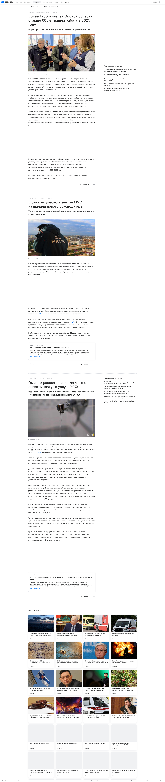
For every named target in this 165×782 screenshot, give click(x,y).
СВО (45, 7)
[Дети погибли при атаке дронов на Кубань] (124, 628)
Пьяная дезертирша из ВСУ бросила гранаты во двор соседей (120, 79)
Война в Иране (36, 7)
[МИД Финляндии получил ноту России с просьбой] (41, 682)
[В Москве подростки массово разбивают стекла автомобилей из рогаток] (69, 655)
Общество (54, 12)
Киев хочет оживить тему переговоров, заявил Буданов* (120, 84)
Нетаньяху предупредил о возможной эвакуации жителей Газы (117, 89)
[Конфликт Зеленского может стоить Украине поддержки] (96, 682)
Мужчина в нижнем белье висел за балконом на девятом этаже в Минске (119, 397)
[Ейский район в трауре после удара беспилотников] (96, 710)
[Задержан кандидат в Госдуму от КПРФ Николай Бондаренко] (41, 710)
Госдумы (38, 452)
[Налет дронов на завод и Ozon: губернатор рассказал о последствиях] (96, 628)
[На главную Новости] (8, 2)
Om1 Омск (41, 198)
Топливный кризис (57, 7)
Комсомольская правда (42, 12)
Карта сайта (159, 780)
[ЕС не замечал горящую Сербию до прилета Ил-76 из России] (69, 682)
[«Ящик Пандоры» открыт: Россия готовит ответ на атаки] (96, 765)
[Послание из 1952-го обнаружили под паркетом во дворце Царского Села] (41, 655)
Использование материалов (138, 780)
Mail (3, 780)
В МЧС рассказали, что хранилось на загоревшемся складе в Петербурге (116, 392)
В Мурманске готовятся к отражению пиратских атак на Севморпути (116, 75)
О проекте (93, 780)
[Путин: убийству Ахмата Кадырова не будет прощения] (69, 628)
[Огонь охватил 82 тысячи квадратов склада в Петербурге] (69, 710)
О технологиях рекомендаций (104, 780)
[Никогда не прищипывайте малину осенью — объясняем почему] (124, 682)
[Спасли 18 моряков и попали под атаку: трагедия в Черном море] (41, 628)
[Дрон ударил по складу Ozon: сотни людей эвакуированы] (41, 737)
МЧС (39, 314)
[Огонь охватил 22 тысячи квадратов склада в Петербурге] (41, 765)
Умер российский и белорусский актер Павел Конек (119, 402)
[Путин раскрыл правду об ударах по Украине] (124, 765)
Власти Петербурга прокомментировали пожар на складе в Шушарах (118, 387)
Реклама (14, 780)
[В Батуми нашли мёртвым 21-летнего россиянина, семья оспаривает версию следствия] (69, 737)
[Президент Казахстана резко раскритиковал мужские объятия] (96, 655)
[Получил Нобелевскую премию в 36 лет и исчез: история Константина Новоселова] (124, 710)
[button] (61, 53)
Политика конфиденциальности (122, 780)
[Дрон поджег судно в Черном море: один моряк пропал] (96, 737)
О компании (8, 780)
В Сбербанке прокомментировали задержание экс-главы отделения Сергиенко (120, 70)
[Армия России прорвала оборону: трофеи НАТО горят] (124, 737)
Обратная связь (150, 780)
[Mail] (2, 2)
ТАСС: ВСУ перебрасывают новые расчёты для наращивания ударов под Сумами (120, 382)
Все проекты (21, 780)
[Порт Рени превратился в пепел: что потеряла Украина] (124, 655)
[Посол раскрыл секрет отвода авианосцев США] (69, 765)
